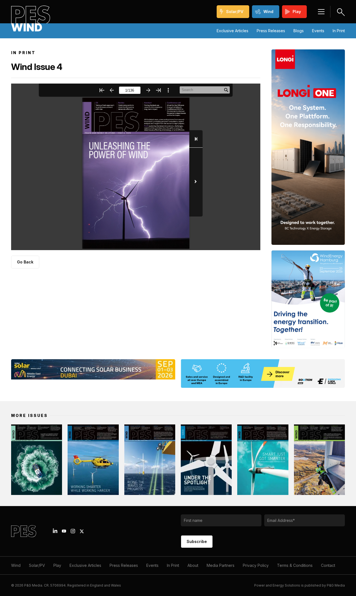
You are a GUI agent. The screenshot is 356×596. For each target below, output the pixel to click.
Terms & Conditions (295, 565)
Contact (328, 565)
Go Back (25, 262)
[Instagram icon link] (73, 531)
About (192, 565)
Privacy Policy (256, 565)
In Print (339, 30)
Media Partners (220, 565)
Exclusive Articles (232, 30)
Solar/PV (234, 11)
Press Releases (271, 30)
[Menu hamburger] (321, 11)
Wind (268, 11)
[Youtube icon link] (64, 531)
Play (297, 11)
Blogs (298, 30)
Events (318, 30)
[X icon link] (82, 531)
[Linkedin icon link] (55, 531)
